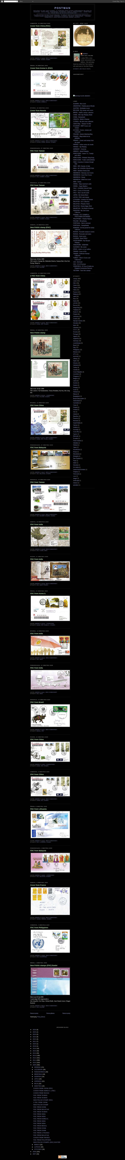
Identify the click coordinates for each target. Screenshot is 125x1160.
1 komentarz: (50, 395)
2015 (35, 1051)
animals (75, 303)
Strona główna (50, 1013)
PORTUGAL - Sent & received (81, 223)
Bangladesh (76, 396)
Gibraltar (75, 443)
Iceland (75, 409)
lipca (36, 1079)
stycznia (38, 1149)
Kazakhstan (76, 449)
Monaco (75, 352)
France (43, 919)
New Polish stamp (37, 333)
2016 (35, 1048)
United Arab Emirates (79, 469)
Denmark (75, 436)
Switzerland (76, 400)
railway (42, 515)
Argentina (76, 338)
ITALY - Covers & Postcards (81, 190)
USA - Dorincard (77, 262)
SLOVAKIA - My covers (80, 247)
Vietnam (75, 392)
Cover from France (38, 885)
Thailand (75, 310)
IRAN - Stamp (77, 181)
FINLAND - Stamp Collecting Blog (82, 134)
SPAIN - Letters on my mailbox (82, 249)
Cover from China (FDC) (40, 26)
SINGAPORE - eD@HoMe (80, 244)
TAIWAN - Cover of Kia (79, 251)
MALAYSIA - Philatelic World (81, 204)
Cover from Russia (38, 111)
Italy (74, 347)
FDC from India (36, 524)
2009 (35, 1065)
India (45, 550)
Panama (75, 418)
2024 (35, 1034)
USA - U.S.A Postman (79, 264)
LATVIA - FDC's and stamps (81, 197)
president (75, 485)
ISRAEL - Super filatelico (80, 186)
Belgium (75, 378)
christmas (76, 316)
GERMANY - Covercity (79, 149)
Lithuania (43, 842)
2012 (35, 1058)
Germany (75, 341)
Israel (74, 389)
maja (36, 1083)
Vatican (75, 425)
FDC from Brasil (37, 702)
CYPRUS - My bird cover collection (83, 121)
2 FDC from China (37, 276)
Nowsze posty (34, 1013)
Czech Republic (77, 372)
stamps (48, 59)
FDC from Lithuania (38, 809)
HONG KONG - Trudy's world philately (84, 160)
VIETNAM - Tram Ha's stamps (82, 270)
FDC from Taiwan (37, 151)
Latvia (75, 380)
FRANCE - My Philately (80, 147)
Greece (75, 385)
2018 (35, 1046)
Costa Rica (76, 432)
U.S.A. (75, 329)
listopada (38, 1069)
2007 (35, 1154)
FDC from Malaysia (38, 447)
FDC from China (37, 405)
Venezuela (76, 474)
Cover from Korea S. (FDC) (41, 68)
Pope (74, 460)
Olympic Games (77, 321)
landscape (76, 480)
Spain (74, 361)
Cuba (74, 405)
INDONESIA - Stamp (79, 177)
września (38, 1074)
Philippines (43, 956)
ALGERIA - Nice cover (79, 103)
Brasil (39, 730)
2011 (35, 1060)
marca (37, 1144)
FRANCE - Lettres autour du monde (83, 144)
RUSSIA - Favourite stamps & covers (83, 231)
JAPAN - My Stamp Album (80, 195)
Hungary (75, 387)
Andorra (75, 427)
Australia (75, 429)
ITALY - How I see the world (81, 192)
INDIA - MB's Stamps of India (81, 166)
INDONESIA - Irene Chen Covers (82, 175)
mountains (76, 374)
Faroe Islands (77, 440)
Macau (75, 394)
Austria (75, 383)
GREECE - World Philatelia (81, 151)
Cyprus (75, 434)
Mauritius (75, 416)
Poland (42, 267)
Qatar (74, 463)
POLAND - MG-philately (80, 221)
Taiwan (47, 176)
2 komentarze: (50, 764)
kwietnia (38, 1086)
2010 (35, 1062)
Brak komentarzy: (52, 58)
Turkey (75, 367)
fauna (43, 142)
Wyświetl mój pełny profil (82, 68)
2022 (35, 1039)
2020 (35, 1044)
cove (74, 476)
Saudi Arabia (76, 423)
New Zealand (77, 458)
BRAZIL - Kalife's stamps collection (83, 112)
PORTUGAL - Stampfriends (81, 225)
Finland (75, 407)
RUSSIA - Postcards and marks (82, 234)
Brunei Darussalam (78, 398)
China (38, 59)
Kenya (75, 451)
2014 (35, 1053)
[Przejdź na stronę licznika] (81, 96)
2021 (35, 1041)
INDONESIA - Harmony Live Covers (83, 173)
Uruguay (75, 471)
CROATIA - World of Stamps (81, 119)
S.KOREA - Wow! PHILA (80, 238)
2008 (35, 1151)
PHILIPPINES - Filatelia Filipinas (82, 219)
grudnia (37, 1067)
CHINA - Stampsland (79, 117)
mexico (75, 483)
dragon (75, 478)
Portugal (75, 334)
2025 (35, 1032)
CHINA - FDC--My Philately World (82, 115)
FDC (38, 176)
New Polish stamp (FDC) (40, 227)
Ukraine (75, 363)
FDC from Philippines (39, 928)
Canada (75, 369)
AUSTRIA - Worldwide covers (81, 108)
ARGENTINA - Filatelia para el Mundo (84, 106)
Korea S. (44, 101)
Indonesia (76, 365)
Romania (75, 420)
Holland (75, 445)
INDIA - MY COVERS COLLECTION (83, 168)
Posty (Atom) (41, 1017)
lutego (37, 1147)
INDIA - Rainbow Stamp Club (81, 170)
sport (74, 296)
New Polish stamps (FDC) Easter (43, 965)
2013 (35, 1055)
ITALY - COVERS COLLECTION (82, 188)
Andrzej (85, 53)
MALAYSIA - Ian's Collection (81, 201)
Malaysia (42, 473)
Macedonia (76, 454)
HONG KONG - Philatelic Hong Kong (83, 157)
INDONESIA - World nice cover (82, 179)
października (40, 1072)
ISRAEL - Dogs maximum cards (82, 184)
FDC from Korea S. (38, 593)
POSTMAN (62, 8)
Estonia (75, 332)
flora (46, 439)
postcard (75, 356)
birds (74, 325)
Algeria (75, 336)
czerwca (38, 1081)
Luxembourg (76, 343)
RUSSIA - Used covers (79, 236)
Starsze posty (66, 1013)
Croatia (75, 318)
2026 (35, 1029)
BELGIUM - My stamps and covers (83, 110)
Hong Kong (76, 307)
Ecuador (75, 438)
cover (43, 59)
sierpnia (38, 1076)
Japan (75, 447)
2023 (35, 1037)
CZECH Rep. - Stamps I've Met (82, 123)
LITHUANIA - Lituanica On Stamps (83, 199)
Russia (48, 142)
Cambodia (76, 403)
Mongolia (75, 456)
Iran (74, 412)
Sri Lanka (76, 467)
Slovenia (75, 465)
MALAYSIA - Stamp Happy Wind (82, 206)
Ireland (75, 414)
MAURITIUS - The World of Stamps (83, 208)
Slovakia (75, 323)
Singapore (76, 376)
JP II (74, 354)
